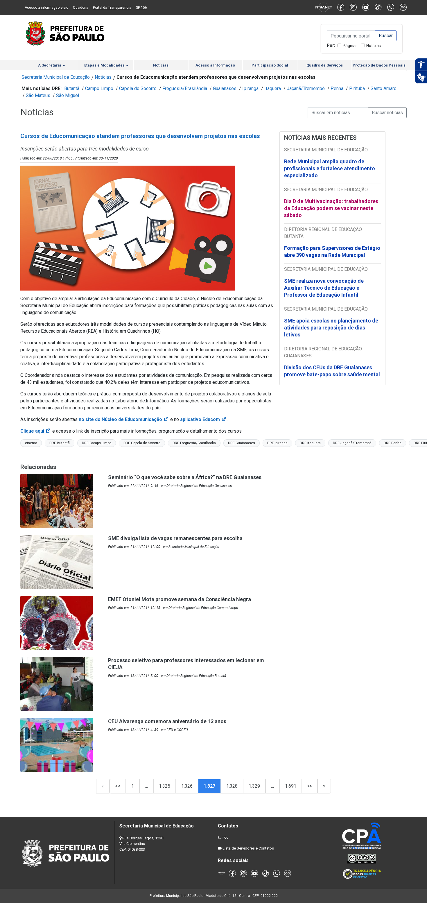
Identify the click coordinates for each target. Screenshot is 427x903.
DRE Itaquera (310, 443)
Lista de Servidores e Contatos (248, 848)
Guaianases (224, 88)
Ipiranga (250, 88)
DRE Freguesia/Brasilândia (194, 443)
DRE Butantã (59, 443)
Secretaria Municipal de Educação (55, 77)
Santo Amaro (384, 88)
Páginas (350, 45)
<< (117, 786)
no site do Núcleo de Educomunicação (124, 419)
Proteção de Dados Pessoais (379, 65)
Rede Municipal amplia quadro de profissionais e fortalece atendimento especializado (329, 168)
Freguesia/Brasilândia (184, 88)
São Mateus (38, 95)
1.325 (164, 786)
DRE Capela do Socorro (141, 443)
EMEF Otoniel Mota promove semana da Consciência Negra (179, 599)
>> (309, 786)
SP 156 (141, 8)
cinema (31, 443)
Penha (337, 88)
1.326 (187, 786)
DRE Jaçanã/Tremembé (352, 443)
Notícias (373, 45)
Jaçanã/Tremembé (306, 88)
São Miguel (67, 95)
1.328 (232, 786)
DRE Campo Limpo (96, 443)
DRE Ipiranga (277, 443)
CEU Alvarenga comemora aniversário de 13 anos (167, 721)
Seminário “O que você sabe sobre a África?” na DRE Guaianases (184, 477)
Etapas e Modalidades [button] (104, 65)
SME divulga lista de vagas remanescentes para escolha (175, 538)
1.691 (290, 786)
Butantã (71, 88)
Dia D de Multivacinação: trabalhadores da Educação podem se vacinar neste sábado (331, 208)
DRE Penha (392, 443)
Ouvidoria (80, 8)
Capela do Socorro (138, 88)
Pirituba (357, 88)
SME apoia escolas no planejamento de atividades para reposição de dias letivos (331, 328)
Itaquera (272, 88)
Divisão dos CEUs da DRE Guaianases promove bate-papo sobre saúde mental (332, 370)
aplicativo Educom (203, 419)
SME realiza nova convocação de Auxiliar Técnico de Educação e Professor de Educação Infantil (324, 288)
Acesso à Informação (215, 65)
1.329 (254, 786)
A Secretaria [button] (50, 65)
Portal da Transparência (112, 8)
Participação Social (270, 65)
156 (225, 838)
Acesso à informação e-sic (46, 8)
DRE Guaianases (241, 443)
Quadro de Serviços (324, 65)
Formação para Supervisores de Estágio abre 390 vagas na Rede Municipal (332, 251)
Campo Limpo (99, 88)
